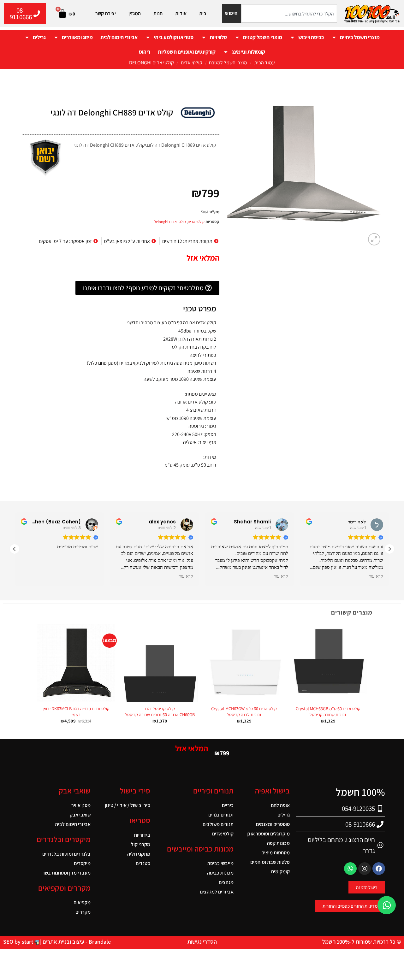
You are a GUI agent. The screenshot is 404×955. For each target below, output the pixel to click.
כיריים (227, 805)
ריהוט (144, 51)
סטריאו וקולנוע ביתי (173, 37)
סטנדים (143, 863)
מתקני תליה (138, 854)
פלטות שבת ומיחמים (270, 862)
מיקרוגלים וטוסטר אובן (268, 833)
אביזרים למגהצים (216, 891)
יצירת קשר (105, 13)
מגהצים (226, 882)
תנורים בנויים (220, 814)
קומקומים (280, 871)
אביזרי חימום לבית (119, 37)
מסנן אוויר (81, 805)
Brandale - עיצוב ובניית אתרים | (75, 941)
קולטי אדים (191, 62)
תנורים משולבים (218, 824)
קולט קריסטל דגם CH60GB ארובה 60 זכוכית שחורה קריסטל (160, 711)
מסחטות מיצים (275, 852)
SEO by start (18, 941)
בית (202, 13)
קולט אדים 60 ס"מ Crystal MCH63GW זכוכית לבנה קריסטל (244, 711)
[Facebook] (378, 868)
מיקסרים (82, 863)
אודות (181, 13)
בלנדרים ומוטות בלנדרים (66, 854)
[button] (374, 239)
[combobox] (289, 13)
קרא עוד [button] (186, 576)
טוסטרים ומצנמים (273, 824)
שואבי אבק (80, 814)
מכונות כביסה (220, 873)
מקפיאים (82, 902)
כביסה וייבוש (311, 37)
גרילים (39, 37)
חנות (158, 13)
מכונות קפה (278, 843)
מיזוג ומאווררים (77, 37)
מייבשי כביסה (220, 863)
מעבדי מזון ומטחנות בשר (66, 873)
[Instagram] (364, 868)
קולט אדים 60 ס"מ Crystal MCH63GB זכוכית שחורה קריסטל (328, 711)
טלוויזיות (218, 37)
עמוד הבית (264, 62)
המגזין (134, 13)
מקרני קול (140, 844)
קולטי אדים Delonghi (151, 62)
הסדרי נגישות (202, 941)
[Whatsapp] (350, 868)
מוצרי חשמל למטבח (228, 62)
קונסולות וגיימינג (248, 51)
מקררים (83, 912)
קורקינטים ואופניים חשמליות (187, 51)
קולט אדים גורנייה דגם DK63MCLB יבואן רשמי (76, 711)
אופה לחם (280, 805)
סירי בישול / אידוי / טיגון (127, 805)
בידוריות (142, 835)
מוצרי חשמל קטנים (262, 37)
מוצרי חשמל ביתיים (360, 37)
